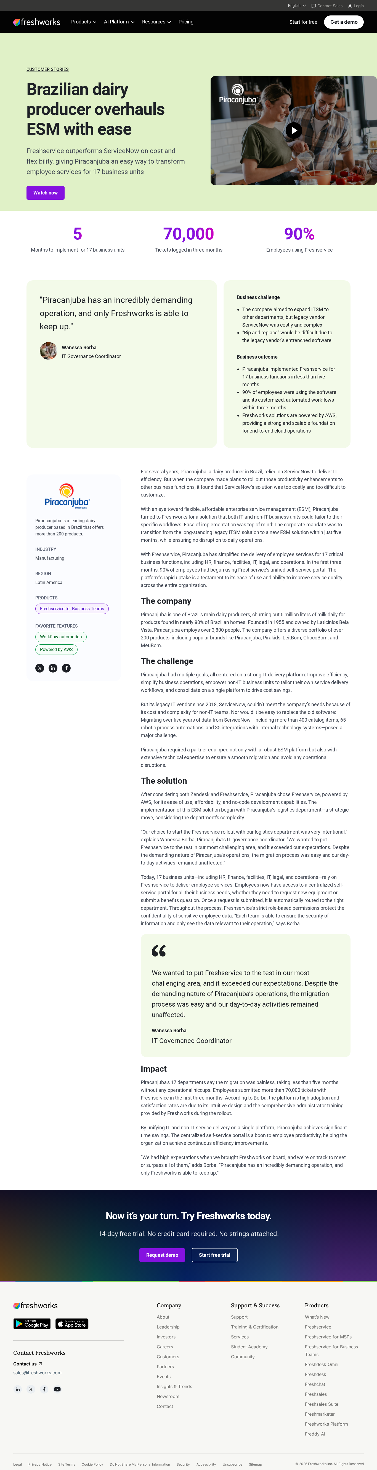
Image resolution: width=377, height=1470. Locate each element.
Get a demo (344, 22)
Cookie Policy (92, 1464)
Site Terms (66, 1464)
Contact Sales (330, 5)
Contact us (25, 1364)
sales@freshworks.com (37, 1372)
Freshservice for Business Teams (72, 608)
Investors (166, 1337)
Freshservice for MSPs (328, 1337)
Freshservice (318, 1327)
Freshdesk (315, 1374)
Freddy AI (315, 1434)
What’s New (317, 1317)
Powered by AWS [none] (56, 649)
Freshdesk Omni (321, 1364)
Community (243, 1356)
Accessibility (206, 1464)
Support (239, 1317)
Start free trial (214, 1255)
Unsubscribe (232, 1464)
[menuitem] (297, 5)
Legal (17, 1464)
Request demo (162, 1255)
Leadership (168, 1327)
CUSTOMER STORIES (47, 69)
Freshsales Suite (321, 1404)
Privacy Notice (40, 1464)
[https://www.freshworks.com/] (36, 22)
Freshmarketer (320, 1414)
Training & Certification (254, 1327)
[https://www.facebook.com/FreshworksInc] (44, 1389)
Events (164, 1376)
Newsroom (168, 1396)
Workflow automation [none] (61, 636)
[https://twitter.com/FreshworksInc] (30, 1389)
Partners (165, 1366)
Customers (168, 1356)
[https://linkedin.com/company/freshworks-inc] (17, 1389)
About (163, 1317)
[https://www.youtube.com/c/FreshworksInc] (57, 1389)
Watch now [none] (45, 193)
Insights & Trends (174, 1386)
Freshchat (315, 1384)
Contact (165, 1406)
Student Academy (249, 1346)
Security (183, 1464)
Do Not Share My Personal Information (140, 1464)
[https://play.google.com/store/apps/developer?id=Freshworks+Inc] (32, 1325)
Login (359, 5)
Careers (165, 1346)
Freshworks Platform (326, 1424)
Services (240, 1337)
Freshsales (316, 1394)
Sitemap (255, 1464)
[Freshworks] (68, 1305)
